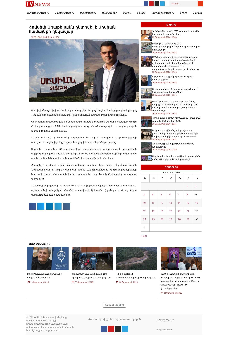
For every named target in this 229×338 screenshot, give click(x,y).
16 (196, 202)
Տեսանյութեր (109, 13)
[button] (32, 206)
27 (170, 219)
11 (153, 202)
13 (170, 202)
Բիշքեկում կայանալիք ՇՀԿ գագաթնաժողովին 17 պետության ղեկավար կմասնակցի (176, 47)
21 (179, 211)
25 (153, 219)
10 (144, 202)
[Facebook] (146, 3)
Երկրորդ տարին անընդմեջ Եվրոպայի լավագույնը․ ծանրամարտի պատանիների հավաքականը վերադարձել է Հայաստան (175, 133)
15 (188, 202)
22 (188, 211)
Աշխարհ (141, 13)
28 (179, 219)
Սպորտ (183, 13)
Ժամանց (197, 13)
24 (144, 219)
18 (153, 211)
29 (188, 219)
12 (162, 202)
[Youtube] (151, 3)
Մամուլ (127, 13)
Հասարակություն (64, 13)
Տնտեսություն (88, 13)
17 (144, 211)
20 (170, 211)
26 (162, 219)
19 (162, 211)
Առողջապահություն (163, 13)
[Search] (200, 3)
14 (179, 202)
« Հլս (144, 235)
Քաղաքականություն (38, 13)
